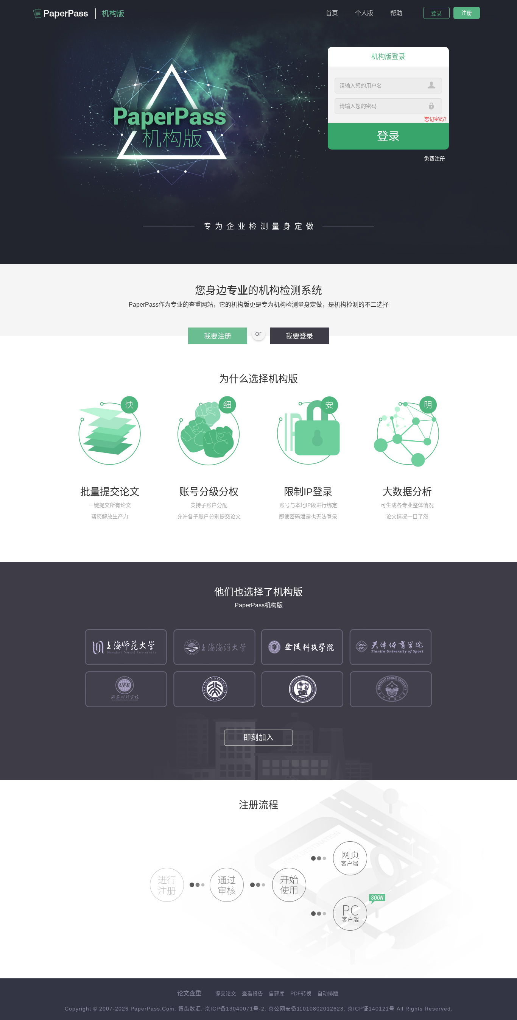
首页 (332, 13)
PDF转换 (300, 993)
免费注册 (434, 159)
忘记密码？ (436, 119)
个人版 (364, 13)
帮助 (396, 13)
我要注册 (217, 336)
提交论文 (225, 993)
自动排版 (327, 993)
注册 (466, 13)
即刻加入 (258, 737)
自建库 (277, 993)
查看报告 (252, 993)
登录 (436, 13)
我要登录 (299, 336)
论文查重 (189, 993)
